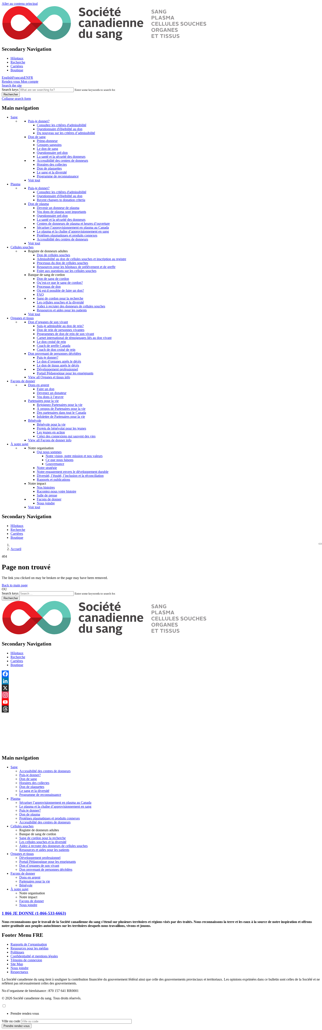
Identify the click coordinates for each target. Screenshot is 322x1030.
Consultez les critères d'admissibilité (61, 125)
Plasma (15, 184)
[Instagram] (161, 694)
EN (26, 77)
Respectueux (19, 972)
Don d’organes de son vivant (48, 322)
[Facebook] (161, 673)
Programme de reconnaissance (58, 176)
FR (31, 77)
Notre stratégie (47, 468)
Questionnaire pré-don (52, 152)
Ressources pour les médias (29, 948)
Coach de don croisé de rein (56, 349)
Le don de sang (47, 149)
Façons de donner (23, 381)
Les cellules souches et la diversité (60, 302)
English (7, 77)
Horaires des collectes (52, 164)
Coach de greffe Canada (53, 345)
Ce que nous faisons (59, 460)
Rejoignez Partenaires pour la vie (59, 405)
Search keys (10, 89)
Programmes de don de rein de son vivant (65, 334)
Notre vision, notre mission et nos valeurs (74, 456)
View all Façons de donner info (49, 440)
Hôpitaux (17, 58)
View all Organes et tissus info (49, 377)
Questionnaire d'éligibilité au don (59, 129)
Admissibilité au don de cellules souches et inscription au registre (81, 259)
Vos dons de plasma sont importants (61, 212)
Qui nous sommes (49, 452)
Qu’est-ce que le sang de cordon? (60, 282)
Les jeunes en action (51, 432)
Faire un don (45, 389)
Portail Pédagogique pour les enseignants (65, 373)
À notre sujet (19, 444)
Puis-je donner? (39, 121)
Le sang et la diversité (52, 172)
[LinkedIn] (161, 680)
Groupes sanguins (49, 145)
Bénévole (34, 420)
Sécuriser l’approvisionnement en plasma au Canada (73, 227)
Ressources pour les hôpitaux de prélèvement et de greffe (76, 267)
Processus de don (49, 286)
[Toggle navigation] (320, 543)
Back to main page (15, 585)
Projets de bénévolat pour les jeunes (61, 428)
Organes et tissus (22, 318)
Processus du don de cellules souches (62, 263)
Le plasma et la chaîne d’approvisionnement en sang (73, 231)
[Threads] (161, 708)
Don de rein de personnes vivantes (60, 330)
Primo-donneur (47, 141)
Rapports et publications (53, 479)
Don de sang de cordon (53, 279)
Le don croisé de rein (51, 342)
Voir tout (34, 180)
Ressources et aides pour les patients (62, 310)
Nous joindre (46, 503)
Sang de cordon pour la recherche (60, 298)
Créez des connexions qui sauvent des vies (66, 436)
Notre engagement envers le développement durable (72, 472)
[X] (161, 687)
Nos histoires (46, 487)
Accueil (16, 549)
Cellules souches (22, 247)
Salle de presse (47, 495)
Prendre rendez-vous (25, 1013)
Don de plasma (38, 204)
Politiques (17, 952)
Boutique (17, 70)
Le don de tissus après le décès (58, 365)
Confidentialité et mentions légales (34, 956)
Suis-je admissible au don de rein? (60, 326)
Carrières (17, 66)
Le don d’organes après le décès (59, 361)
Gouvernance (55, 464)
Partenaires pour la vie (43, 401)
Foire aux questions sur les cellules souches (66, 271)
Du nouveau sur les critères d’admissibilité (66, 133)
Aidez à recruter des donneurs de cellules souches (71, 306)
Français (18, 77)
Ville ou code (11, 1021)
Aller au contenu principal (20, 3)
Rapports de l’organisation (29, 944)
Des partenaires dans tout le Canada (61, 412)
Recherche (18, 62)
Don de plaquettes (49, 168)
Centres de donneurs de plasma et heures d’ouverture (73, 223)
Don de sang (37, 137)
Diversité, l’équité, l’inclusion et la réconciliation (70, 475)
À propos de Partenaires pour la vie (61, 409)
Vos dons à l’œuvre (50, 397)
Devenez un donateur (51, 393)
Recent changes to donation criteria (61, 200)
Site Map (17, 964)
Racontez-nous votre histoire (56, 491)
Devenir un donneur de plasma (58, 208)
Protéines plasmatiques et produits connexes (67, 235)
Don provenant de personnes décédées (54, 353)
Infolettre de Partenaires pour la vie (61, 416)
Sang (14, 117)
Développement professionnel (57, 369)
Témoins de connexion (26, 960)
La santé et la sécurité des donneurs (61, 156)
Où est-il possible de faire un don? (60, 290)
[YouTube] (161, 701)
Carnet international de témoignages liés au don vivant (74, 338)
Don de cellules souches (53, 255)
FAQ (40, 294)
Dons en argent (38, 385)
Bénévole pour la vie (51, 424)
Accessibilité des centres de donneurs (62, 160)
